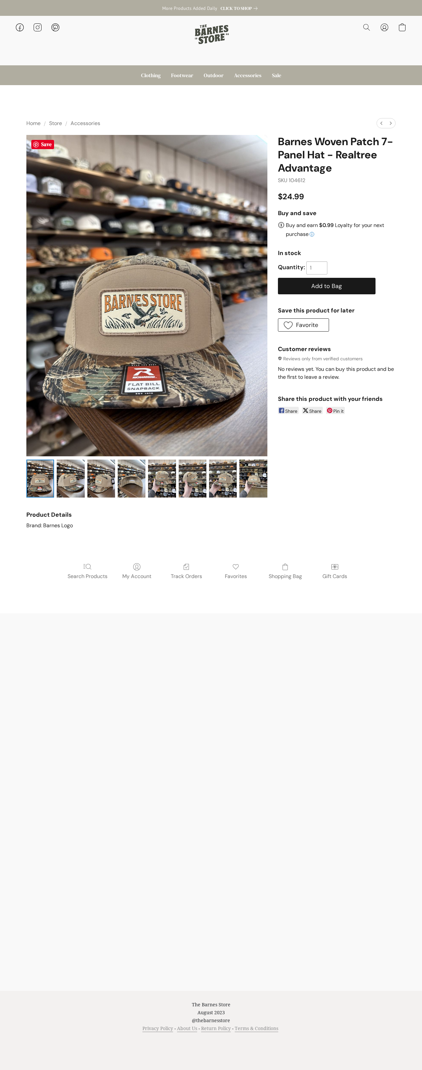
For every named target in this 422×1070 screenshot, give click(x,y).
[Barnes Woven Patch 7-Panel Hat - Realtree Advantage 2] (101, 479)
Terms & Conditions (256, 1028)
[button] (211, 34)
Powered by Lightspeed (211, 1052)
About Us (187, 1028)
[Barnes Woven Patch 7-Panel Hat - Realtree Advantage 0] (40, 479)
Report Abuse (280, 1041)
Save (46, 144)
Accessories (247, 75)
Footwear (182, 75)
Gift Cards (334, 576)
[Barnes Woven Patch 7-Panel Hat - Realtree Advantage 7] (253, 479)
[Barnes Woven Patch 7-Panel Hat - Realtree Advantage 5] (192, 479)
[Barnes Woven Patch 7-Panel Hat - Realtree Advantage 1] (70, 479)
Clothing (151, 75)
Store (55, 123)
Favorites (236, 576)
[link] (240, 8)
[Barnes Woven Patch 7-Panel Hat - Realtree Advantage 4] (162, 479)
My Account (136, 576)
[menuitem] (381, 123)
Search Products (87, 576)
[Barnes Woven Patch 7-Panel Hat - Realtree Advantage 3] (131, 479)
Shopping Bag (285, 576)
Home (33, 123)
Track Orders (186, 576)
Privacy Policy (157, 1028)
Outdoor (214, 75)
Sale (276, 75)
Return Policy (216, 1028)
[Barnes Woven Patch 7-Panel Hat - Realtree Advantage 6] (223, 479)
